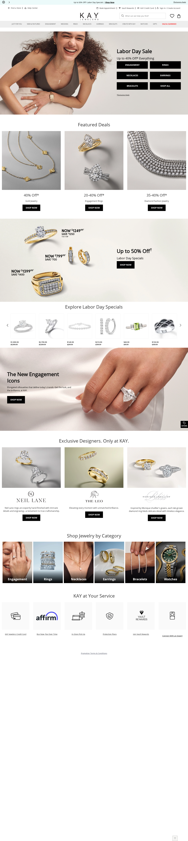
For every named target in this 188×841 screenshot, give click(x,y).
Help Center (32, 8)
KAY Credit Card (147, 8)
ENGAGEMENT (132, 65)
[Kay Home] (89, 16)
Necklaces (132, 75)
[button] (9, 2)
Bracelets (132, 86)
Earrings (165, 75)
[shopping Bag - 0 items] (179, 16)
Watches (170, 579)
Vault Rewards (128, 8)
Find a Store (16, 8)
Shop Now (125, 264)
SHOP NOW (16, 399)
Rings (165, 65)
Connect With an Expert (172, 635)
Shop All (165, 86)
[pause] (3, 2)
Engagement (17, 579)
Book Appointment (107, 8)
